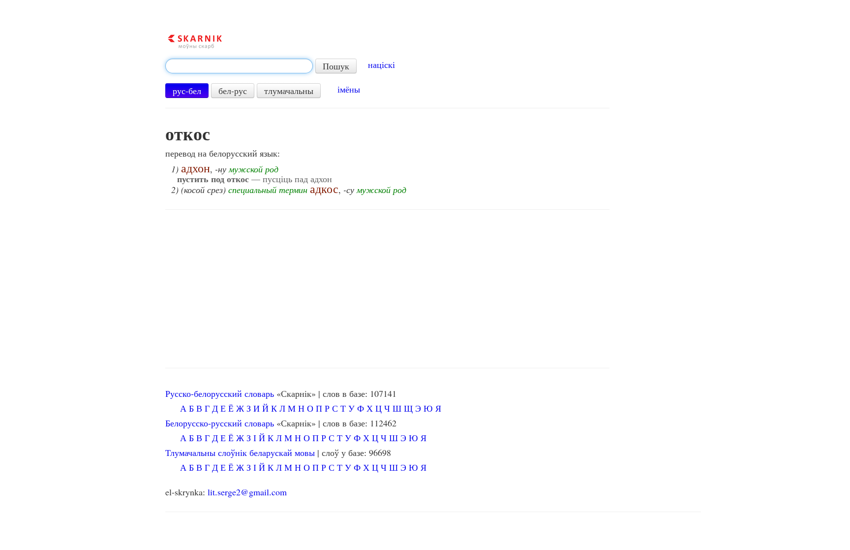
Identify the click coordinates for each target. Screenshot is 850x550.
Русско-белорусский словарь (219, 393)
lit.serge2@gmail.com (247, 492)
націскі (381, 64)
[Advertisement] (387, 289)
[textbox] (239, 66)
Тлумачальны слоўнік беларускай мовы (240, 452)
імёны (348, 89)
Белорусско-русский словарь (219, 423)
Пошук (336, 66)
